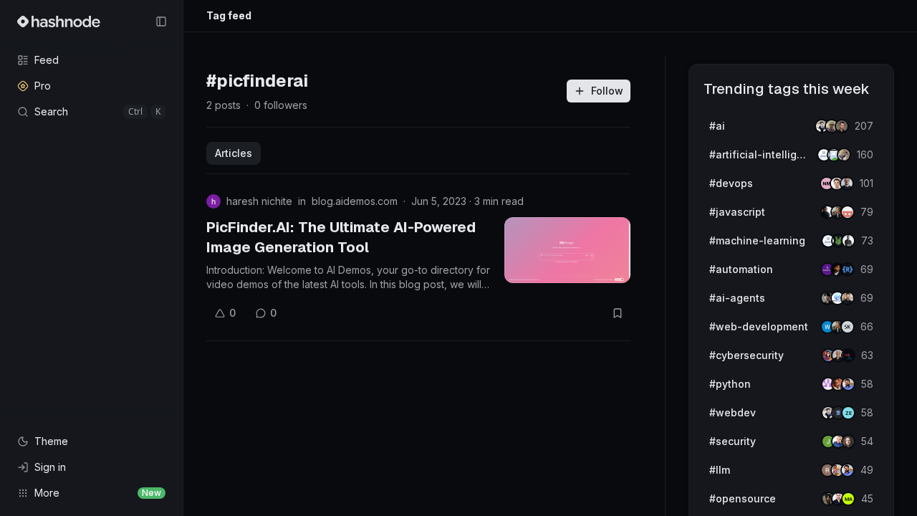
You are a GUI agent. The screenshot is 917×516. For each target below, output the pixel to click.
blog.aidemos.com (355, 201)
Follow (607, 91)
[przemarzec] (847, 298)
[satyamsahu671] (848, 241)
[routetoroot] (848, 355)
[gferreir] (847, 183)
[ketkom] (847, 212)
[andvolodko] (842, 126)
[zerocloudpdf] (848, 413)
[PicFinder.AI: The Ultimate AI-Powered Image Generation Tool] (567, 250)
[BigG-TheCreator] (848, 441)
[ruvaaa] (844, 155)
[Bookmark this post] (617, 313)
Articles (233, 153)
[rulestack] (847, 269)
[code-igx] (848, 384)
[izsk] (847, 327)
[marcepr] (848, 499)
